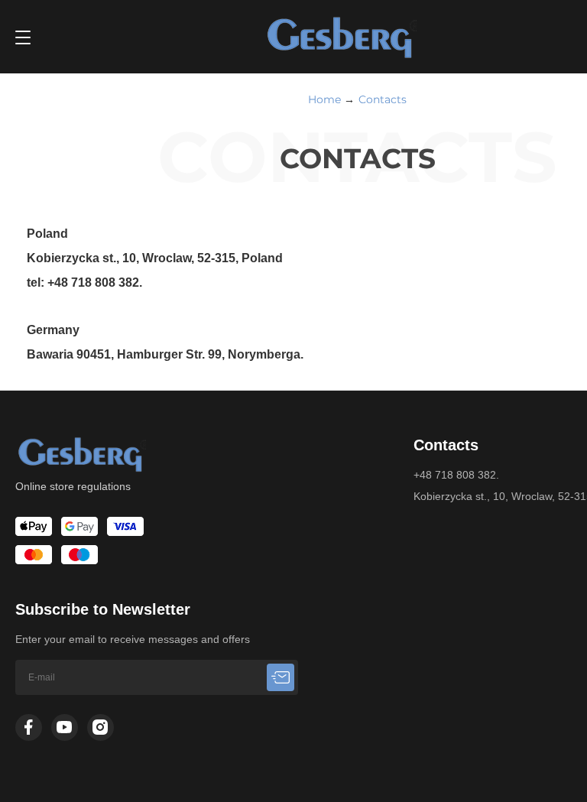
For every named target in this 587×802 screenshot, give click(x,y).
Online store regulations (73, 486)
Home (324, 99)
